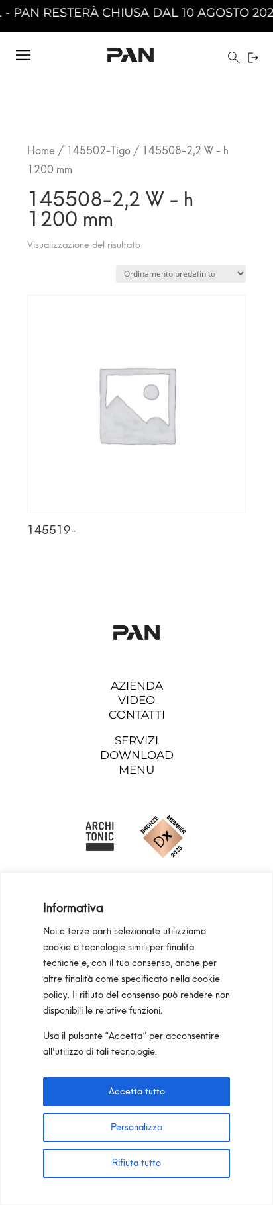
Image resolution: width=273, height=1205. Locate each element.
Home (41, 150)
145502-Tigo (98, 150)
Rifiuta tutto (136, 1163)
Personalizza (136, 1127)
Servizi (136, 740)
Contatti (137, 714)
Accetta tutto (137, 1091)
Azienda (137, 685)
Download (137, 755)
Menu (136, 769)
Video (136, 700)
